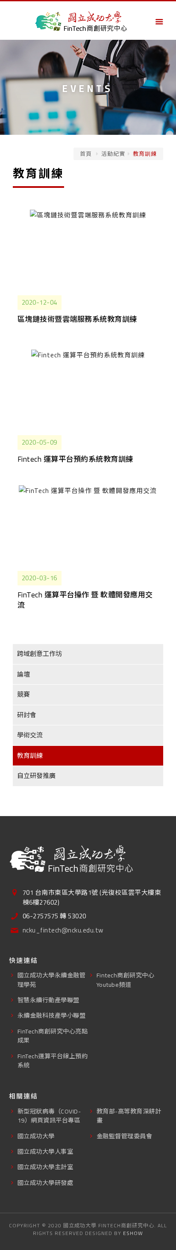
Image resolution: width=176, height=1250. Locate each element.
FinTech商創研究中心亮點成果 (53, 1035)
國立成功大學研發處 (45, 1182)
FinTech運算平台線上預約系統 (53, 1060)
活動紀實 (113, 153)
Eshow (133, 1233)
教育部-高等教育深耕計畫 (129, 1115)
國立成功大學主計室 (45, 1167)
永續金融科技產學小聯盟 (52, 1015)
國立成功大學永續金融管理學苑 (52, 979)
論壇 (23, 674)
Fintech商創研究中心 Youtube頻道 (126, 979)
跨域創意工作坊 (39, 653)
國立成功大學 (36, 1136)
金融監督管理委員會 (125, 1136)
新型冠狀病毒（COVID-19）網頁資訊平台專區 (49, 1115)
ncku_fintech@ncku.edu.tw (63, 930)
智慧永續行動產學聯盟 (48, 1000)
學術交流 (30, 735)
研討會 (26, 715)
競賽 (23, 694)
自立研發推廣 (36, 775)
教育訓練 (30, 755)
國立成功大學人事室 (45, 1151)
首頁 (86, 153)
